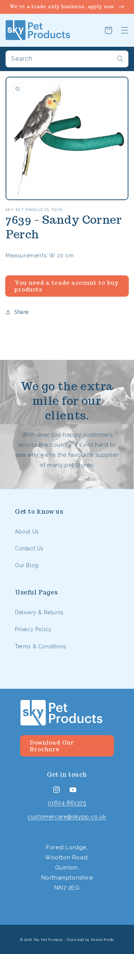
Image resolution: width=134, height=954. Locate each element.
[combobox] (67, 59)
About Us (27, 532)
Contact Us (29, 548)
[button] (125, 30)
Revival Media (102, 940)
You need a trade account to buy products (67, 286)
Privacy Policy (33, 629)
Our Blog (27, 565)
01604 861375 (67, 802)
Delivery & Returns (39, 612)
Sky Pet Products (48, 940)
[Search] (120, 59)
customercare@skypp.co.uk (67, 816)
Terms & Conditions (41, 646)
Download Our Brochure (51, 746)
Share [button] (21, 312)
